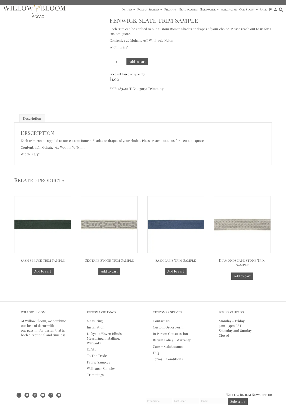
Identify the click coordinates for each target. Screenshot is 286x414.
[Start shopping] (270, 9)
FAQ (156, 352)
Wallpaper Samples (101, 368)
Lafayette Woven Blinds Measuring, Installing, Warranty (104, 338)
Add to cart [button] (42, 271)
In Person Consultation (170, 333)
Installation (95, 327)
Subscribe (237, 401)
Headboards (188, 9)
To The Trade (97, 355)
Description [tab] (32, 118)
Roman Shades (148, 9)
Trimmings (95, 374)
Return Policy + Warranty (172, 340)
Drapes (127, 9)
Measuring (95, 321)
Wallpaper (229, 9)
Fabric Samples (98, 362)
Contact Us (161, 321)
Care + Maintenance (168, 346)
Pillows (170, 9)
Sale (263, 9)
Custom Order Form (168, 327)
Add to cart (137, 61)
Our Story (247, 9)
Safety (91, 349)
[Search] (280, 9)
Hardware (208, 9)
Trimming (156, 88)
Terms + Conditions (168, 359)
